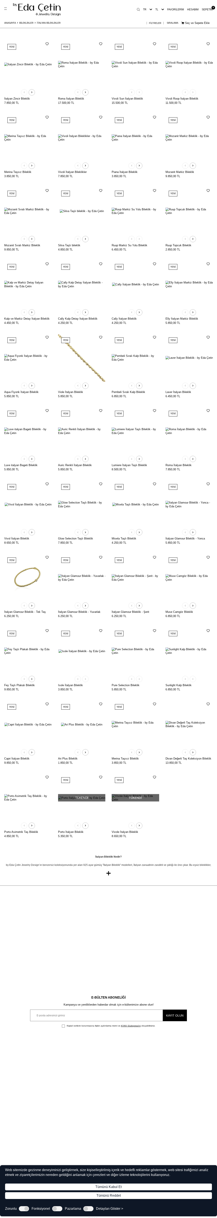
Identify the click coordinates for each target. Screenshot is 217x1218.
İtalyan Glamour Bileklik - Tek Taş (25, 611)
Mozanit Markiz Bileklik (180, 172)
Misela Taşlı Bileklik (124, 538)
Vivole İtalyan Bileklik (125, 831)
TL (156, 9)
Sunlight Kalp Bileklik (179, 685)
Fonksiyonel (41, 1208)
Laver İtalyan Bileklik (178, 392)
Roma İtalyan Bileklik (71, 98)
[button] (24, 92)
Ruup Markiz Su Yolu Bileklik (129, 245)
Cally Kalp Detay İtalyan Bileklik (77, 318)
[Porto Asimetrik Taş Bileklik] (28, 797)
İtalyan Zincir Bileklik (17, 98)
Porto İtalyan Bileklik (70, 831)
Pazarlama (73, 1208)
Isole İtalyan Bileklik (70, 685)
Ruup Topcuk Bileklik (178, 245)
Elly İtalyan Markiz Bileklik (182, 318)
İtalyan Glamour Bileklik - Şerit (130, 611)
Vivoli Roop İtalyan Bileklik (182, 98)
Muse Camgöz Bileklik (179, 611)
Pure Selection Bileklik (125, 685)
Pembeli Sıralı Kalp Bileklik (128, 392)
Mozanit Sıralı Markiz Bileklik (22, 245)
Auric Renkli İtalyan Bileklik (75, 465)
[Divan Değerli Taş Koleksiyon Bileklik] (189, 724)
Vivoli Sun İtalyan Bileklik (127, 98)
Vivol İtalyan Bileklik (16, 538)
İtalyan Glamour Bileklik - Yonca (185, 538)
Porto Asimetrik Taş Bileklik (21, 831)
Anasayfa (10, 23)
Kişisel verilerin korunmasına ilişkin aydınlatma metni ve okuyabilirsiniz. (110, 1026)
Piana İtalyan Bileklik (125, 172)
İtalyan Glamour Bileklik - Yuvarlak (79, 611)
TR (144, 9)
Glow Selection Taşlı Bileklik (75, 538)
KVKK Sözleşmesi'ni (131, 1026)
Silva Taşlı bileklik (69, 245)
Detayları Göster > (109, 1208)
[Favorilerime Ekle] (47, 44)
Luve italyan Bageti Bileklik (21, 465)
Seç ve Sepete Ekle (197, 23)
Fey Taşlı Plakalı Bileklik (19, 685)
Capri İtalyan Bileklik (16, 758)
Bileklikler (26, 23)
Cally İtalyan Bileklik (124, 318)
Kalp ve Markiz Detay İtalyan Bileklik (27, 318)
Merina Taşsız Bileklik (17, 172)
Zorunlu (11, 1208)
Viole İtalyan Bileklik (70, 392)
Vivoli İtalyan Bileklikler (72, 172)
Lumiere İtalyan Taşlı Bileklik (129, 465)
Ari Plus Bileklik (68, 758)
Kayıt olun (175, 1015)
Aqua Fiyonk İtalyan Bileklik (21, 392)
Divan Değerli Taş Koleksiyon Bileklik (188, 758)
